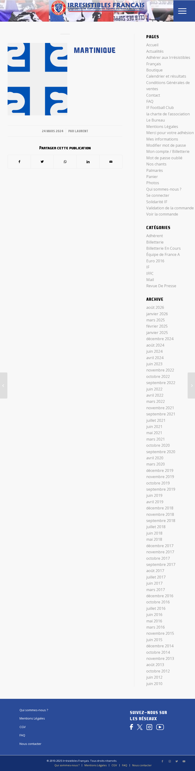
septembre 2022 (160, 382)
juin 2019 (154, 495)
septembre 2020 (160, 451)
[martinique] (37, 79)
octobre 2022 (158, 376)
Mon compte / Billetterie (168, 151)
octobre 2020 (158, 445)
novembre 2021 (160, 407)
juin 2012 (154, 677)
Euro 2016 (155, 260)
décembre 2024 (159, 338)
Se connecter (157, 195)
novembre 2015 (160, 633)
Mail (150, 279)
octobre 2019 (158, 483)
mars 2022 (155, 401)
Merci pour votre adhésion (170, 132)
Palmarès (154, 170)
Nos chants (156, 164)
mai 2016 (154, 621)
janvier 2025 (157, 332)
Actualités (155, 51)
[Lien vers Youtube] (183, 761)
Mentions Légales (162, 126)
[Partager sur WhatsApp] (65, 161)
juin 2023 (154, 364)
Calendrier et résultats (166, 76)
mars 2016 (155, 627)
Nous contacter (30, 744)
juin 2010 (154, 683)
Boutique (154, 70)
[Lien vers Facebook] (162, 761)
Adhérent (154, 235)
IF (147, 267)
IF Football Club (160, 107)
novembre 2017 (160, 552)
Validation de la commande (170, 208)
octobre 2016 (158, 602)
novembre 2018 (160, 514)
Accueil (152, 44)
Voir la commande (162, 214)
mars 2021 (155, 439)
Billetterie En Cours (163, 248)
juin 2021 (154, 426)
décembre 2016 (159, 595)
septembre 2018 (160, 520)
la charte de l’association (168, 114)
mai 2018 (154, 539)
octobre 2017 (158, 558)
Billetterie (155, 242)
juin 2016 (154, 614)
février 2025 (157, 326)
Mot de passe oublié (164, 157)
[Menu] (182, 11)
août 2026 (155, 307)
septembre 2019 (160, 489)
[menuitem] (182, 11)
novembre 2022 (160, 370)
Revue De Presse (161, 285)
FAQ (149, 101)
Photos (152, 182)
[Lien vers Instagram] (169, 761)
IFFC (150, 273)
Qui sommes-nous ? (163, 189)
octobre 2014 (158, 652)
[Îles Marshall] (3, 385)
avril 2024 (154, 357)
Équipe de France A (163, 254)
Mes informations (162, 139)
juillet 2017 (156, 577)
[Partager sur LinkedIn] (88, 161)
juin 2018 (154, 533)
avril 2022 (154, 395)
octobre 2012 (158, 671)
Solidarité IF (156, 201)
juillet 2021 (156, 420)
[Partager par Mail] (111, 161)
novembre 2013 (160, 658)
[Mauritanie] (191, 385)
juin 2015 (154, 639)
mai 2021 (154, 432)
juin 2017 (154, 583)
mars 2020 (155, 464)
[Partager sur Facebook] (19, 161)
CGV (23, 727)
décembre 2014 (159, 646)
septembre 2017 (160, 564)
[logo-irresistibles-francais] (97, 11)
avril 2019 (154, 501)
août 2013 (155, 664)
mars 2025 (155, 320)
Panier (152, 176)
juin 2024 (154, 351)
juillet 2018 (156, 526)
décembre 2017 (159, 545)
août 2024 (155, 345)
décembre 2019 (159, 470)
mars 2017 (155, 589)
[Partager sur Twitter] (42, 161)
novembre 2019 (160, 476)
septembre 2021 (160, 414)
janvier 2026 (157, 313)
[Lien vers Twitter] (176, 761)
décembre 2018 (159, 508)
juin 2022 (154, 389)
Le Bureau (155, 120)
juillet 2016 (156, 608)
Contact (153, 95)
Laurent (81, 131)
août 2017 (155, 570)
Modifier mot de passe (166, 145)
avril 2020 (154, 458)
